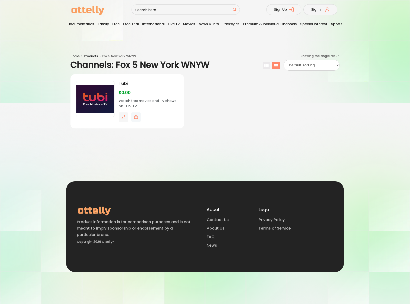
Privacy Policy (272, 219)
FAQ (211, 236)
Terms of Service (275, 228)
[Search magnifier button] (234, 9)
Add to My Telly (136, 117)
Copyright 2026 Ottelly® (95, 242)
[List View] (276, 65)
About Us (215, 228)
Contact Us (218, 219)
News (212, 245)
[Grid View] (266, 65)
